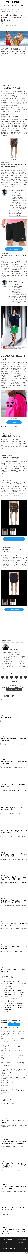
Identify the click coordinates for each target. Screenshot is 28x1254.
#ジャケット (20, 1000)
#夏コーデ (16, 987)
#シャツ (18, 988)
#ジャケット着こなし (20, 1005)
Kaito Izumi (5, 21)
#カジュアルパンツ (5, 1003)
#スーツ (15, 1011)
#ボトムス (15, 990)
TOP (2, 5)
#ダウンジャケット (5, 1005)
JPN (21, 2)
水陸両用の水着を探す (14, 249)
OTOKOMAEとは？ (14, 681)
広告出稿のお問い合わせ (7, 1239)
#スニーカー (12, 985)
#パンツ (3, 994)
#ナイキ (9, 1009)
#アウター (10, 987)
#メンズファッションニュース (8, 988)
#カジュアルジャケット (6, 1011)
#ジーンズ (7, 994)
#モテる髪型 (21, 1003)
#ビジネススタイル (5, 1000)
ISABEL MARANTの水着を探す (14, 539)
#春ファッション (22, 983)
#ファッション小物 (5, 1002)
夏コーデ (3, 25)
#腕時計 (23, 992)
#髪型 (19, 990)
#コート (15, 992)
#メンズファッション (6, 981)
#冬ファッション (5, 985)
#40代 (20, 1007)
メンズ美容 (20, 5)
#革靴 (17, 985)
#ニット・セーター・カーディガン (13, 996)
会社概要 (21, 1242)
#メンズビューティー (15, 994)
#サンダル (12, 998)
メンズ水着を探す (14, 422)
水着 (13, 8)
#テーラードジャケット (6, 992)
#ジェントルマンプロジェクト (17, 1002)
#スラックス (19, 998)
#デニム (19, 992)
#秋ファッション (13, 983)
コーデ (9, 5)
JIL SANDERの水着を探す (14, 609)
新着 (5, 5)
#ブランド (3, 998)
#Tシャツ (21, 985)
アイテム (14, 5)
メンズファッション (7, 8)
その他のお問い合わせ (21, 1239)
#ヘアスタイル (4, 987)
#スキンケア (13, 1000)
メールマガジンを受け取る (14, 689)
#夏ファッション (5, 983)
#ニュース (14, 1009)
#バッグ (8, 998)
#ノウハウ (23, 994)
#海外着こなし (15, 981)
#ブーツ (12, 1005)
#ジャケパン (4, 1007)
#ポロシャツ (4, 1009)
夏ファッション (9, 25)
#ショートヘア (14, 1003)
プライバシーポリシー (7, 1242)
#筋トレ (3, 996)
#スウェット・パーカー (13, 1007)
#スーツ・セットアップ (6, 990)
